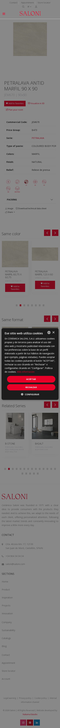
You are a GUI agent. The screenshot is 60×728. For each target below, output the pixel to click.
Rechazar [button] (31, 387)
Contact (13, 2)
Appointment (27, 2)
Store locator (44, 2)
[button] (30, 394)
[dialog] (29, 364)
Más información (26, 371)
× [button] (53, 332)
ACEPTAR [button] (31, 379)
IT (29, 6)
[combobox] (49, 332)
